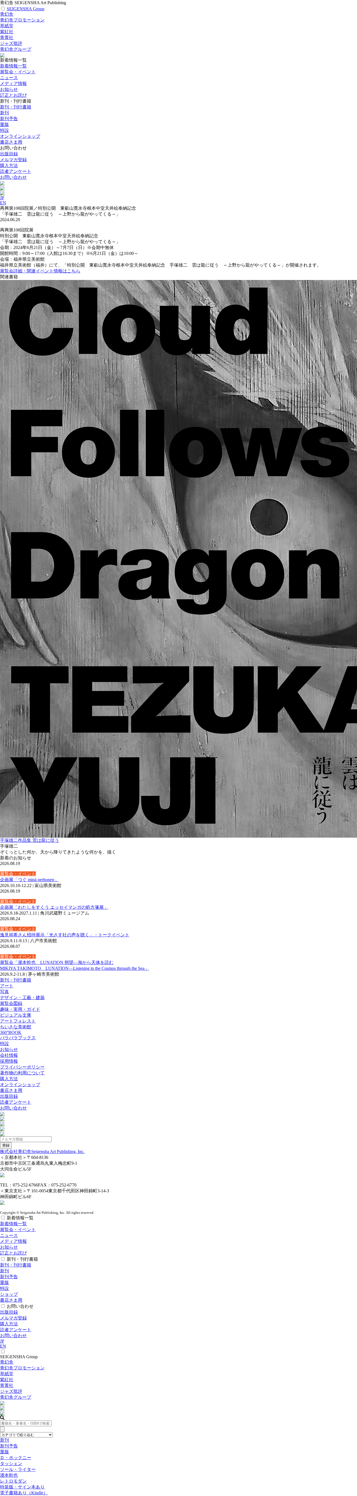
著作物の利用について (22, 1072)
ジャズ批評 (11, 43)
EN (3, 202)
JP (2, 197)
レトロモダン (13, 1481)
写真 (4, 991)
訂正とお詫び (13, 95)
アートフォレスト (18, 1021)
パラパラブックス (18, 1037)
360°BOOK (10, 1032)
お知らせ (9, 89)
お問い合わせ (13, 177)
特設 (4, 1043)
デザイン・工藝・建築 (22, 997)
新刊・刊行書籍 (15, 107)
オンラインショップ (20, 1084)
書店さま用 (11, 1090)
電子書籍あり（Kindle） (24, 1492)
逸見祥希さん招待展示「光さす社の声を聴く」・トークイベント (64, 934)
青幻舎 (6, 14)
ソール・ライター (18, 1469)
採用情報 (9, 1061)
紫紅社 (6, 31)
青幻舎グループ (15, 49)
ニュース (9, 77)
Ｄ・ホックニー (15, 1457)
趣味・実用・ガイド (20, 1009)
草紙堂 (6, 25)
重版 (4, 124)
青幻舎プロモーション (22, 20)
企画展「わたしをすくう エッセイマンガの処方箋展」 (54, 907)
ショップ (9, 1294)
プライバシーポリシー (22, 1067)
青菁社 (6, 37)
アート (6, 985)
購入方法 (9, 165)
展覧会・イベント (18, 71)
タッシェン (11, 1463)
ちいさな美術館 (15, 1026)
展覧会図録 (11, 1003)
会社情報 (9, 1055)
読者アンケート (15, 171)
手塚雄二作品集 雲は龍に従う (29, 840)
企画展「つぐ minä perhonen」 (29, 879)
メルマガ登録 (13, 159)
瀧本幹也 (9, 1475)
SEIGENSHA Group (25, 8)
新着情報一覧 (13, 66)
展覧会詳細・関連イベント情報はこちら (40, 271)
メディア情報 (13, 83)
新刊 (4, 112)
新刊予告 (9, 118)
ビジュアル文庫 (15, 1015)
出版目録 (9, 153)
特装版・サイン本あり (22, 1487)
